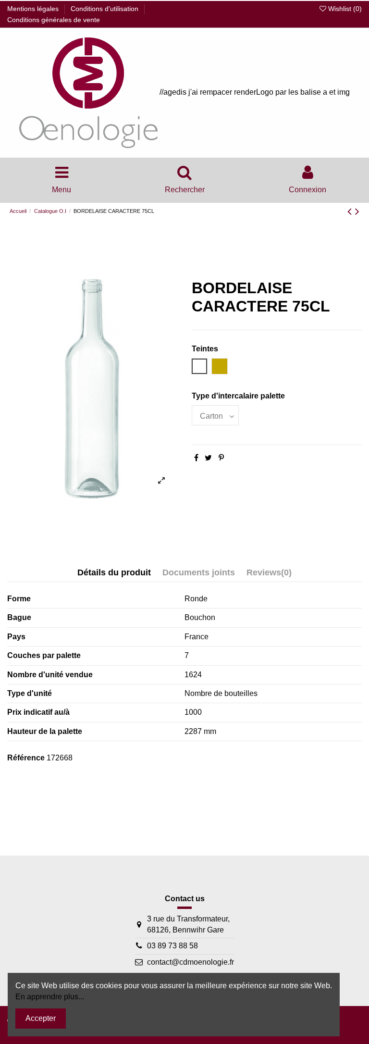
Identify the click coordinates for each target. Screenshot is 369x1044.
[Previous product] (351, 211)
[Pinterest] (221, 458)
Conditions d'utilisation (105, 8)
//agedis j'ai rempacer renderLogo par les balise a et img (254, 92)
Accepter (40, 1018)
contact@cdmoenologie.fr (190, 962)
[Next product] (357, 211)
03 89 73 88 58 (172, 946)
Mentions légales (34, 8)
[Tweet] (208, 458)
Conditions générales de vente (53, 20)
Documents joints (198, 572)
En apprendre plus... (49, 997)
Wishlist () (344, 8)
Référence (26, 758)
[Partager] (196, 458)
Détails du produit (114, 572)
